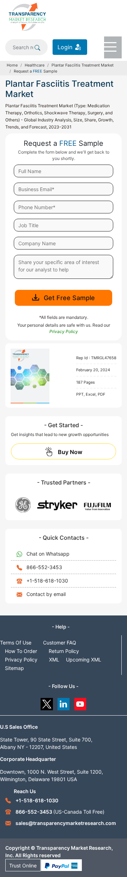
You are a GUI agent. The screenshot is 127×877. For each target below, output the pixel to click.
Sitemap (14, 668)
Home (12, 65)
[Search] (37, 47)
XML (54, 660)
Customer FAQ (59, 643)
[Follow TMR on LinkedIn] (63, 702)
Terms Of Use (15, 643)
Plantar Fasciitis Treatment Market (83, 65)
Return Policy (64, 651)
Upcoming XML (83, 660)
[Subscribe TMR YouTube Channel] (80, 702)
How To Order (21, 651)
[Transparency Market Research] (27, 16)
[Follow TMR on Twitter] (46, 702)
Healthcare (34, 65)
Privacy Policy (21, 660)
